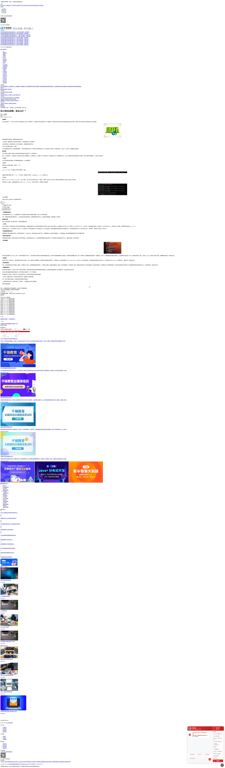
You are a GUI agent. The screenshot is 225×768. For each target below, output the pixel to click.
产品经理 (5, 71)
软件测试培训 (28, 761)
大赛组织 (10, 103)
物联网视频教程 (49, 86)
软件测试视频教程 (35, 86)
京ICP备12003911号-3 (24, 764)
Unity (4, 63)
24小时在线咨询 (9, 722)
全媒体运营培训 (55, 761)
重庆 (36, 5)
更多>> (6, 483)
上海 (23, 5)
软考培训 (7, 97)
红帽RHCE (5, 75)
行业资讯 (6, 99)
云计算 (4, 56)
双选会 (5, 94)
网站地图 (5, 746)
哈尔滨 (14, 5)
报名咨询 (5, 743)
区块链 (4, 70)
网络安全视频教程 (62, 86)
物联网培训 (43, 761)
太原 (38, 5)
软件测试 (5, 59)
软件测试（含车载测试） (217, 753)
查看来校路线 (5, 507)
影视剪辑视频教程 (77, 86)
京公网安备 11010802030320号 (36, 764)
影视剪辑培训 (62, 761)
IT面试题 (12, 100)
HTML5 (4, 53)
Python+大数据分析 (216, 736)
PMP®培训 (2, 97)
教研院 (1, 89)
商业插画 (5, 72)
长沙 (12, 5)
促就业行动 (17, 94)
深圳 (25, 5)
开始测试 (2, 106)
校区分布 (5, 745)
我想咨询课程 (192, 754)
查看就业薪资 (5, 490)
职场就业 (3, 645)
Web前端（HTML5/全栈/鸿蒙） (217, 739)
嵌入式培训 (15, 761)
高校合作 (6, 92)
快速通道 (3, 483)
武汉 (28, 5)
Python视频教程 (16, 86)
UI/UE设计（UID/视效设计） (217, 751)
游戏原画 (5, 68)
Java (4, 51)
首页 (1, 49)
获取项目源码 (5, 504)
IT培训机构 (7, 100)
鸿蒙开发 (5, 52)
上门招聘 (9, 94)
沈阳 (40, 5)
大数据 (4, 61)
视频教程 (5, 739)
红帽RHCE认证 (12, 97)
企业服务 (5, 730)
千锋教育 (5, 114)
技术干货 (10, 99)
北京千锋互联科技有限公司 (14, 764)
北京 (1, 5)
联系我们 (2, 104)
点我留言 (218, 760)
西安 (32, 5)
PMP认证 (5, 74)
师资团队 (5, 89)
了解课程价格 (5, 493)
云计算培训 (34, 761)
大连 (3, 5)
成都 (8, 5)
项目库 (4, 736)
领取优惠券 (5, 495)
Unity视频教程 (56, 86)
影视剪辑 (5, 67)
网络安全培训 (67, 761)
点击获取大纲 (5, 487)
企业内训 (2, 92)
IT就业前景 (16, 100)
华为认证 (5, 78)
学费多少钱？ (200, 754)
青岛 (34, 5)
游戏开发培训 (49, 761)
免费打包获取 (3, 325)
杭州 (10, 5)
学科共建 (10, 92)
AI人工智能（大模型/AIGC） (217, 741)
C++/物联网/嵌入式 (216, 749)
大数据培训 (38, 761)
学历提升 (17, 97)
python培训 (20, 761)
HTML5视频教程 (3, 86)
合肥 (17, 5)
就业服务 (2, 94)
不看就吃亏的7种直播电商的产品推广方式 (9, 323)
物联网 (4, 55)
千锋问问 (2, 99)
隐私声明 (5, 748)
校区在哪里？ (207, 754)
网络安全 (5, 60)
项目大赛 (9, 89)
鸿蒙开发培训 (10, 761)
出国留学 (5, 79)
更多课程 (5, 82)
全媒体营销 (5, 65)
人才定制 (13, 94)
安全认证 (5, 81)
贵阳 (42, 5)
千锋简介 (2, 103)
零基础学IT (2, 100)
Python (4, 57)
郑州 (30, 5)
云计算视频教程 (28, 86)
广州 (6, 5)
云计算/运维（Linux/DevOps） (216, 744)
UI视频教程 (22, 86)
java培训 (5, 761)
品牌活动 (14, 103)
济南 (21, 5)
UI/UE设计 (5, 64)
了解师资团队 (5, 501)
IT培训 (1, 761)
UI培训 (24, 761)
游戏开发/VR (215, 758)
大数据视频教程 (42, 86)
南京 (19, 5)
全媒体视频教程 (70, 86)
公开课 (4, 737)
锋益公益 (6, 103)
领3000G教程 (5, 498)
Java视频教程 (10, 86)
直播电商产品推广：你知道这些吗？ (7, 318)
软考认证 (5, 77)
